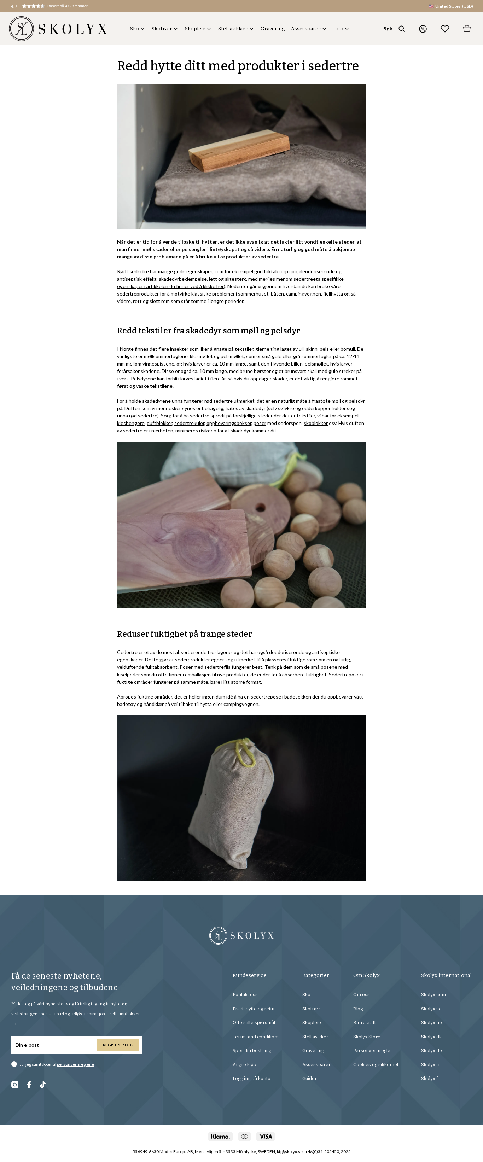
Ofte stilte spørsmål (254, 1022)
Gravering (273, 29)
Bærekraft (364, 1022)
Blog (358, 1008)
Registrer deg (118, 1044)
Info (338, 29)
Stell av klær (315, 1036)
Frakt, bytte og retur (254, 1008)
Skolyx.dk (431, 1036)
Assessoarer (306, 29)
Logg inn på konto (251, 1078)
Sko (134, 29)
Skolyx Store (366, 1036)
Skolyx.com (433, 994)
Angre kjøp (244, 1064)
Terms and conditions (256, 1036)
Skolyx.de (431, 1050)
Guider (309, 1078)
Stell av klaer (233, 29)
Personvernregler (372, 1050)
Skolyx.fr (430, 1064)
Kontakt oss (245, 994)
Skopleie (195, 29)
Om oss (361, 994)
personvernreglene (75, 1064)
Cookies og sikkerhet (375, 1064)
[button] (55, 6)
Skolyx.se (431, 1008)
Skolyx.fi (430, 1078)
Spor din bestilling (252, 1050)
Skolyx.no (431, 1022)
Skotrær (162, 29)
